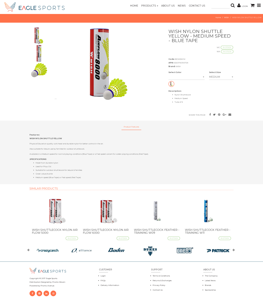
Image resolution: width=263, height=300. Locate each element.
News (182, 5)
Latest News (210, 280)
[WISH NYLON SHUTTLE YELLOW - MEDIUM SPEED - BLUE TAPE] (108, 64)
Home (134, 5)
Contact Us (197, 5)
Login (103, 276)
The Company (211, 276)
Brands (208, 285)
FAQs (103, 280)
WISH (226, 17)
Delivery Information (110, 285)
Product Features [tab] (131, 127)
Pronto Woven (58, 282)
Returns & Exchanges (162, 280)
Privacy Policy (159, 285)
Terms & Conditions (161, 276)
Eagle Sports (51, 278)
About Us (168, 5)
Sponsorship (210, 290)
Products (149, 5)
